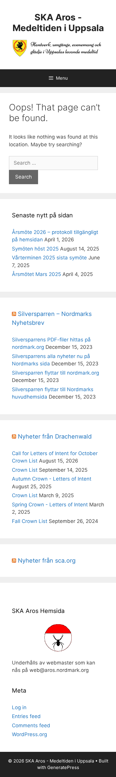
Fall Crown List (29, 521)
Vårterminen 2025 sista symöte (49, 258)
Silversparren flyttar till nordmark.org (55, 373)
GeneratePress (63, 767)
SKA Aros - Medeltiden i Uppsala (58, 22)
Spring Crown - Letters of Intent (50, 505)
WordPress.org (29, 734)
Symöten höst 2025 (35, 249)
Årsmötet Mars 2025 (36, 274)
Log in (19, 707)
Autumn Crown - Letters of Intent (51, 479)
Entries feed (26, 716)
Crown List (24, 470)
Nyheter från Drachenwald (55, 436)
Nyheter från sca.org (47, 560)
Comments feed (31, 725)
